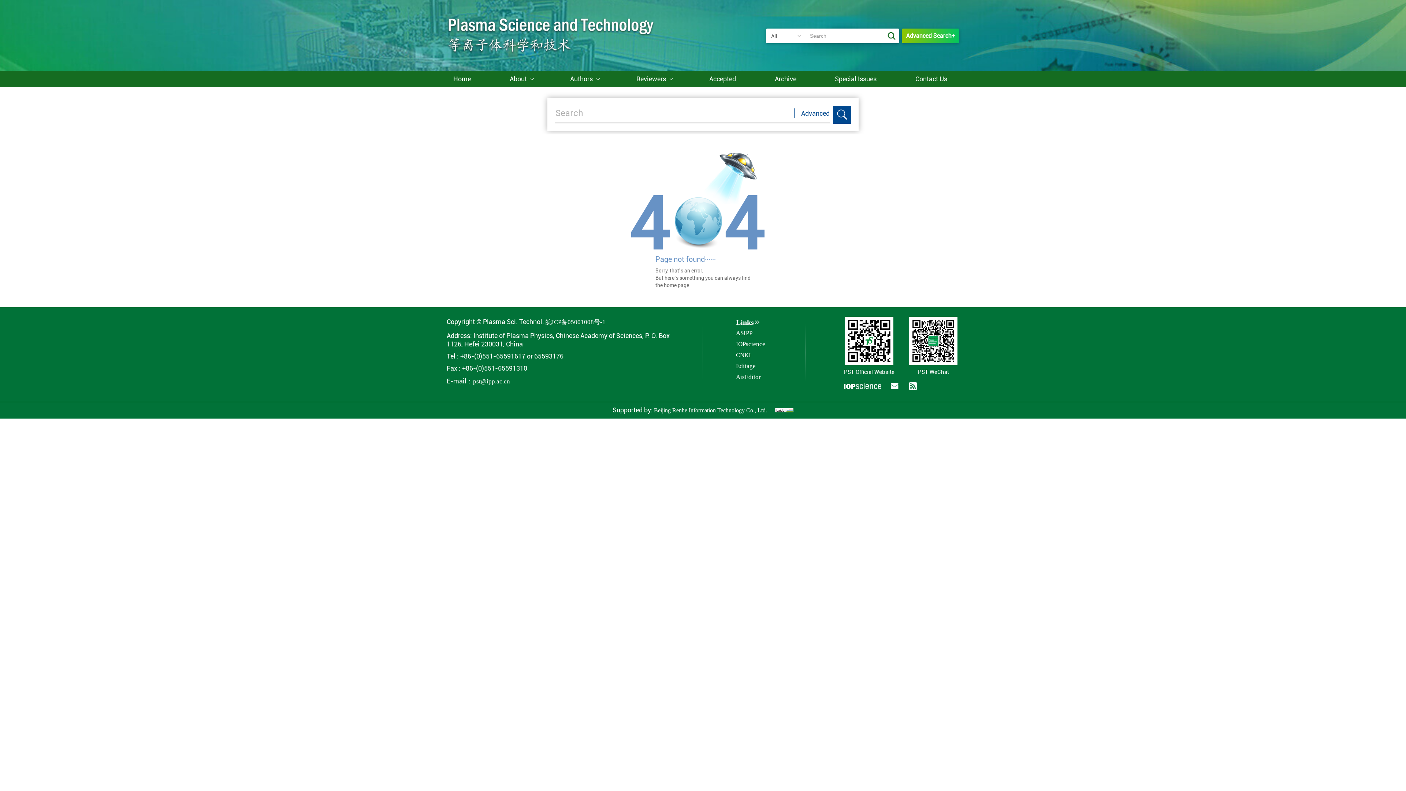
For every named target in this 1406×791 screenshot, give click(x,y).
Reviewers (651, 79)
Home (462, 79)
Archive (785, 79)
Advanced (815, 113)
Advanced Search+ (930, 35)
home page (676, 285)
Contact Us (931, 79)
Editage (746, 366)
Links (745, 322)
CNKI (743, 355)
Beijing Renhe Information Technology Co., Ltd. (710, 410)
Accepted (722, 79)
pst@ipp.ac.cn (491, 381)
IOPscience (750, 344)
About (518, 79)
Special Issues (856, 79)
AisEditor (748, 377)
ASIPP (744, 333)
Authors (581, 79)
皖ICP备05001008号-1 (576, 322)
